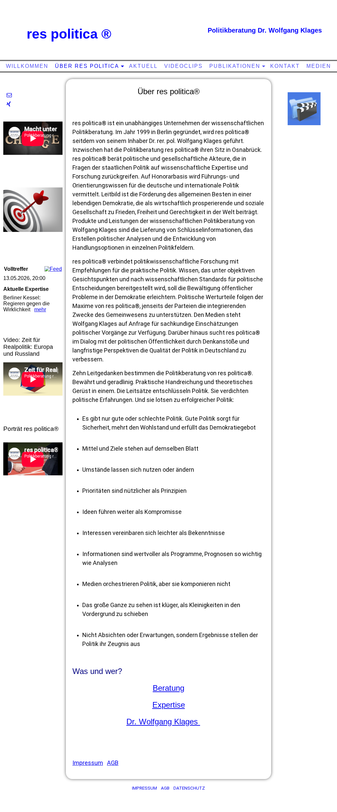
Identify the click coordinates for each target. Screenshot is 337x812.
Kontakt (285, 66)
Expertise (168, 704)
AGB (112, 762)
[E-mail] (9, 95)
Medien (318, 66)
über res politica (87, 66)
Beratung (168, 688)
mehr (40, 309)
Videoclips (183, 66)
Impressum (87, 762)
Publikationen (234, 66)
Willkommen (27, 66)
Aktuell (143, 66)
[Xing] (9, 104)
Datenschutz (189, 788)
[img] (169, 28)
